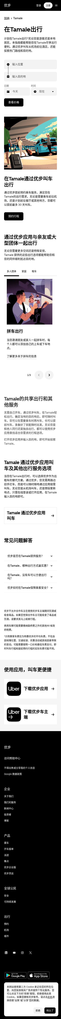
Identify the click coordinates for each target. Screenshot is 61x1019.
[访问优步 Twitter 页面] (30, 953)
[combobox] (12, 64)
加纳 (6, 18)
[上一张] (39, 375)
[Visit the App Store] (38, 976)
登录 (38, 5)
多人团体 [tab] (11, 271)
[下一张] (49, 375)
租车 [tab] (34, 271)
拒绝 (38, 1010)
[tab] (42, 271)
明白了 (50, 1010)
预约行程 (13, 216)
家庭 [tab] (24, 271)
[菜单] (56, 5)
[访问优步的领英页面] (6, 953)
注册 (48, 5)
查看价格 (13, 102)
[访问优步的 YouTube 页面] (14, 953)
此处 (50, 997)
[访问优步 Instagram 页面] (22, 953)
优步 (7, 5)
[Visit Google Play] (15, 975)
